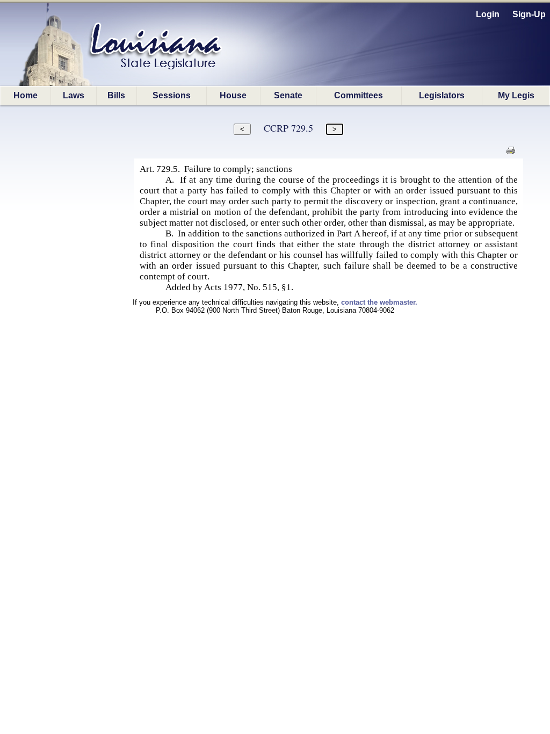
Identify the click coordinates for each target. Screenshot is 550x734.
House (233, 95)
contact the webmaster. (379, 302)
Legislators (442, 95)
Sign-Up (529, 14)
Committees (358, 95)
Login (488, 14)
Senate (288, 95)
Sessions (172, 95)
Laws (73, 95)
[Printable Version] (510, 153)
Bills (116, 95)
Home (25, 95)
